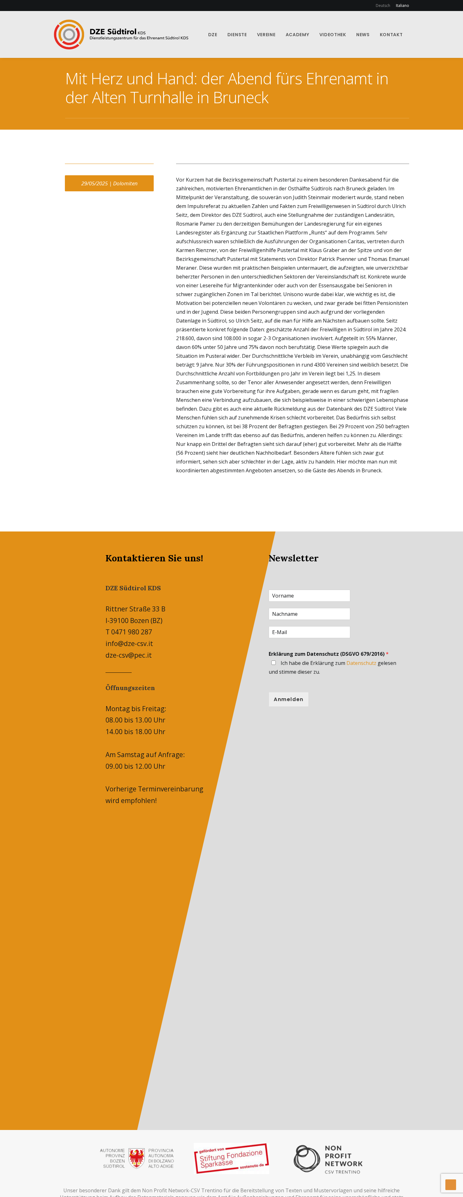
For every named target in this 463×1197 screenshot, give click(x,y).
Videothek (332, 34)
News (363, 34)
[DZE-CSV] (121, 34)
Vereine (266, 34)
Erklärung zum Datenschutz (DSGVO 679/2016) (329, 653)
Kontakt (391, 34)
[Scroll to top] (450, 1184)
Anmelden (289, 699)
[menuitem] (384, 5)
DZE (212, 34)
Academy (297, 34)
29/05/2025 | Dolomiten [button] (109, 183)
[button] (414, 34)
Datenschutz (361, 663)
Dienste (237, 34)
